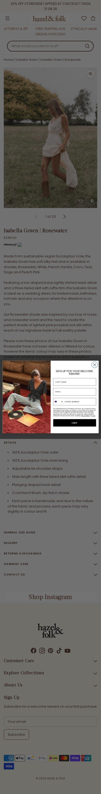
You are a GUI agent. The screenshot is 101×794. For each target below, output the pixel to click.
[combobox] (58, 401)
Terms (93, 416)
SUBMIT (74, 423)
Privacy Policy (85, 416)
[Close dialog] (94, 365)
